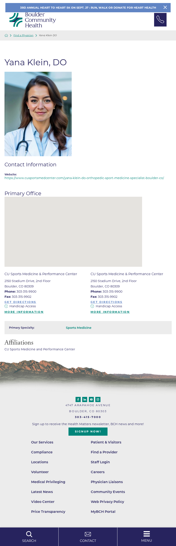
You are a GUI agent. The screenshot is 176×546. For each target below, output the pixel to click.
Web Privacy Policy (107, 502)
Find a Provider (104, 452)
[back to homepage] (6, 35)
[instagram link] (97, 399)
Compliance (42, 452)
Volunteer (40, 472)
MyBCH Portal (103, 512)
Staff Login (100, 462)
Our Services (42, 442)
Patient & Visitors (106, 442)
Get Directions (20, 302)
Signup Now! (88, 431)
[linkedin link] (84, 399)
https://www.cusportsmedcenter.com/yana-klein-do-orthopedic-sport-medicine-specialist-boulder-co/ (84, 178)
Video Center (43, 502)
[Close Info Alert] (165, 8)
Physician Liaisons (107, 482)
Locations (39, 462)
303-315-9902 (18, 297)
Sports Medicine (78, 328)
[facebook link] (78, 399)
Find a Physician (23, 35)
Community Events (108, 492)
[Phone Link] (160, 20)
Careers (98, 472)
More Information (24, 312)
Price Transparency (48, 512)
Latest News (42, 492)
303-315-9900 (20, 291)
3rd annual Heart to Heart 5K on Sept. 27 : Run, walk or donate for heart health (88, 7)
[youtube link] (91, 399)
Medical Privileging (48, 482)
